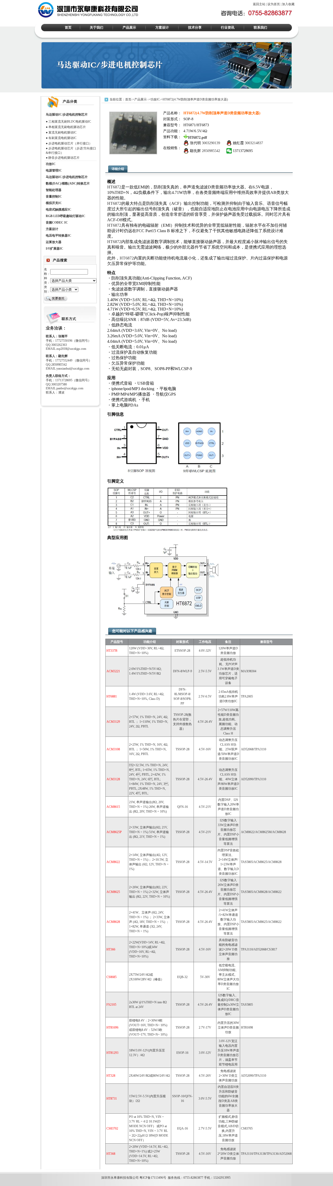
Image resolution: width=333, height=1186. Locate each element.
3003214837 (254, 143)
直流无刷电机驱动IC (62, 132)
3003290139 (211, 143)
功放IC (155, 99)
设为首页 (273, 4)
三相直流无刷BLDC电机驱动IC (69, 121)
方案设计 (162, 27)
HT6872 (114, 187)
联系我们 (260, 27)
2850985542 (211, 151)
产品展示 (129, 27)
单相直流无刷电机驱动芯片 (67, 127)
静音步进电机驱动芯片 (64, 158)
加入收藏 (288, 4)
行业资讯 (227, 27)
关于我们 (96, 27)
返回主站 (259, 4)
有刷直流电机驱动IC (62, 138)
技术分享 (195, 27)
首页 (68, 27)
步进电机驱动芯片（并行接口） (70, 143)
